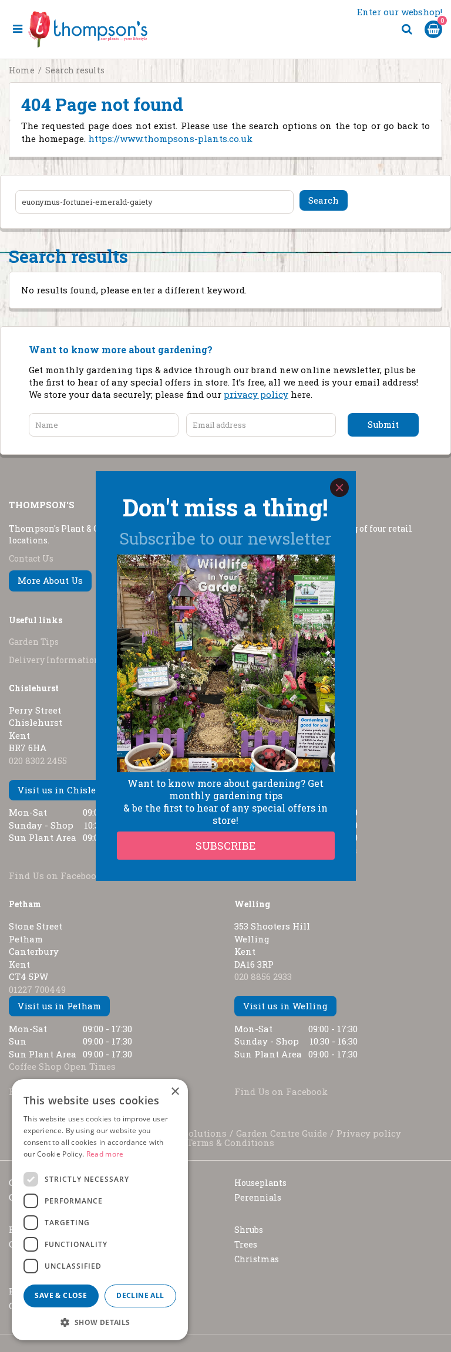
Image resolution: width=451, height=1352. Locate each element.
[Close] (339, 487)
